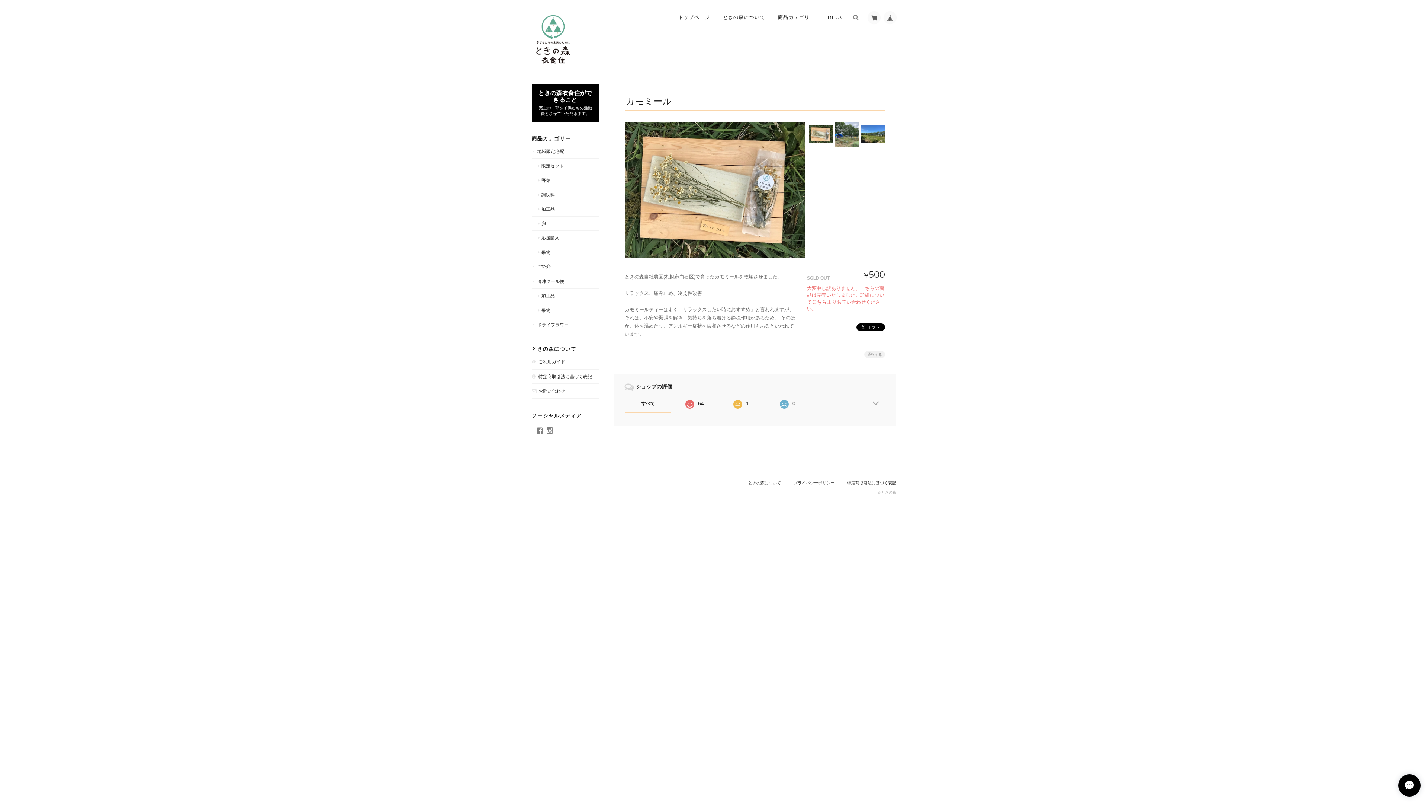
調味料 (548, 194)
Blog (836, 17)
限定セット (552, 165)
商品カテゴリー (796, 17)
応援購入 (550, 237)
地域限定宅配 (550, 151)
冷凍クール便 (550, 281)
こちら (819, 302)
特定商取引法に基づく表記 (565, 376)
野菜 (545, 180)
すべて (648, 403)
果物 (545, 252)
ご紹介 (544, 266)
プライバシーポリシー (814, 483)
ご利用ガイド (551, 361)
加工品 (548, 209)
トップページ (694, 17)
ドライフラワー (553, 324)
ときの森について (744, 17)
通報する (874, 354)
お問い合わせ (551, 391)
